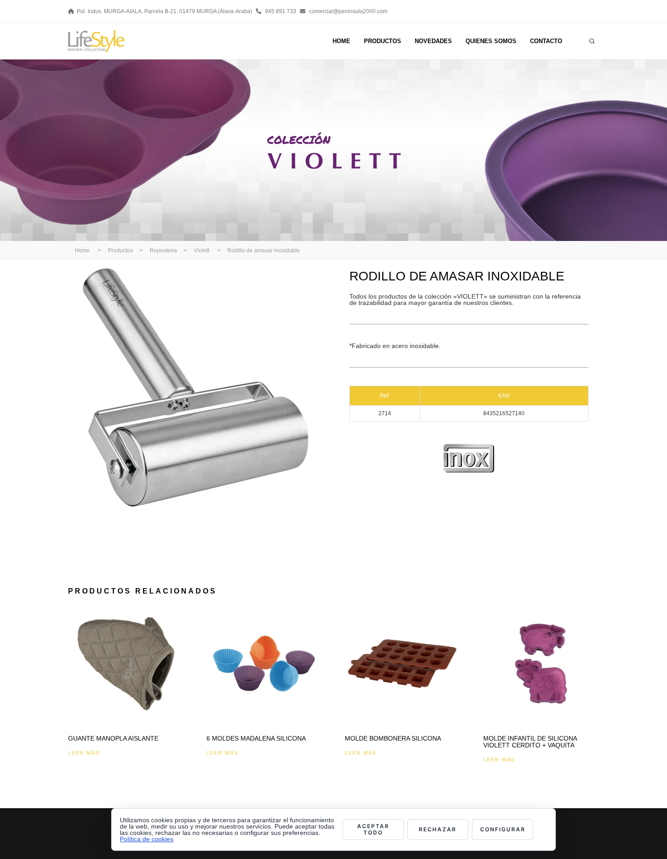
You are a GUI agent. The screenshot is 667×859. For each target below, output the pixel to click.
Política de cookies (146, 839)
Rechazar (437, 829)
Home (82, 250)
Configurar (502, 829)
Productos (120, 250)
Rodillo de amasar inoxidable (263, 250)
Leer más (84, 753)
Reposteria (163, 250)
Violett (201, 250)
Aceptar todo (373, 829)
